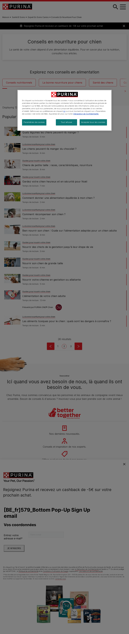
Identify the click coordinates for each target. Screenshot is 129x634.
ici (64, 111)
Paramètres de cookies (34, 122)
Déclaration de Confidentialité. (86, 114)
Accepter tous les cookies (93, 122)
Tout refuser (66, 122)
